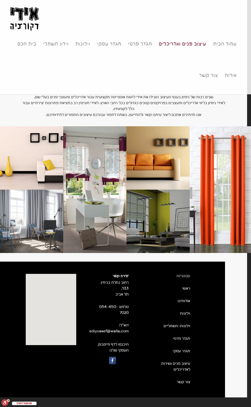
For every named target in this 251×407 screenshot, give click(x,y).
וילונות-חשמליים (176, 325)
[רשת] (31, 221)
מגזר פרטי (140, 44)
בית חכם (26, 44)
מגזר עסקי (109, 44)
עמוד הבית (225, 44)
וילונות (82, 44)
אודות (231, 75)
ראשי (186, 288)
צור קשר (208, 75)
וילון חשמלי (56, 44)
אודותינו (184, 300)
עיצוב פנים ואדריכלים (182, 44)
